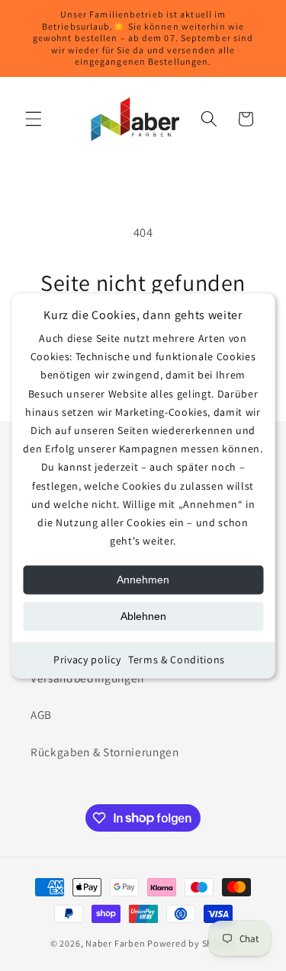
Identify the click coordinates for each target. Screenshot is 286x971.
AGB (41, 714)
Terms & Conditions (176, 660)
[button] (33, 119)
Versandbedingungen (87, 677)
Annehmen (143, 580)
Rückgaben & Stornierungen (105, 751)
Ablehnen (143, 617)
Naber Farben (115, 943)
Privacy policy (87, 660)
